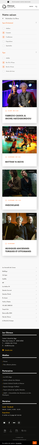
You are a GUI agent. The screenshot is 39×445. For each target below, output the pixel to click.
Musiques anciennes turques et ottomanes (18, 250)
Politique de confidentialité (19, 439)
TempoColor (5, 309)
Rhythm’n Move (14, 161)
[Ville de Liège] (10, 431)
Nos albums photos (9, 365)
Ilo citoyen (5, 298)
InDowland (12, 205)
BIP (3, 283)
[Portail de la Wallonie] (4, 431)
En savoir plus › (19, 443)
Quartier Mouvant (7, 290)
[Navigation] (36, 6)
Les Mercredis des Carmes (9, 267)
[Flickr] (14, 423)
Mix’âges (4, 275)
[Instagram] (19, 423)
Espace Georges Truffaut (11, 387)
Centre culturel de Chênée (11, 380)
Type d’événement (7, 23)
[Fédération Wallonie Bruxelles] (16, 431)
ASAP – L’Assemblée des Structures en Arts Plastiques (16, 394)
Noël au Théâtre (6, 301)
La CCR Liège (7, 377)
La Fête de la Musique (8, 321)
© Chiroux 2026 (19, 437)
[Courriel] (4, 423)
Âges (3, 53)
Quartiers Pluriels (6, 294)
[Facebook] (9, 423)
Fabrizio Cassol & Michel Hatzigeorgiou (18, 117)
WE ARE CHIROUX (7, 305)
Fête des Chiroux (6, 317)
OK (35, 443)
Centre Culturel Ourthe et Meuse (13, 383)
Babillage (4, 271)
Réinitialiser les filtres (12, 19)
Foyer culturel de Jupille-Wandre (14, 390)
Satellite (4, 279)
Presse (5, 361)
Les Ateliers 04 (6, 286)
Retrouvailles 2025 (7, 313)
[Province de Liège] (22, 431)
